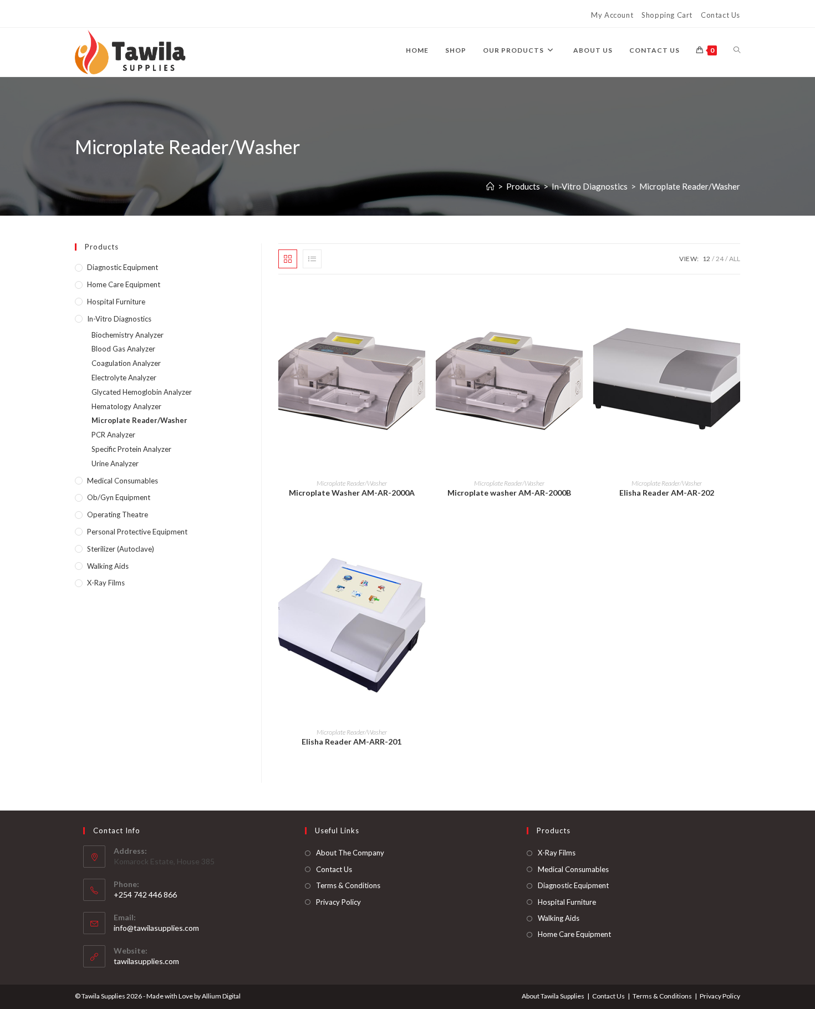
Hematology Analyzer (126, 406)
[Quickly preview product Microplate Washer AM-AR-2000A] (421, 305)
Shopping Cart (666, 15)
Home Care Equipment (574, 934)
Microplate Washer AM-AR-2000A (352, 492)
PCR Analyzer (113, 434)
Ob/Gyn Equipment (118, 497)
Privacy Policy (338, 902)
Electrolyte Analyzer (123, 377)
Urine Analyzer (115, 463)
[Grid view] (287, 258)
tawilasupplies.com (146, 961)
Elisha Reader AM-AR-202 (666, 492)
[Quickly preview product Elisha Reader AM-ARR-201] (421, 554)
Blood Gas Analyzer (123, 348)
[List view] (312, 258)
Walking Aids (108, 566)
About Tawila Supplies (553, 996)
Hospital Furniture (116, 301)
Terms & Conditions (348, 885)
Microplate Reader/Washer (689, 186)
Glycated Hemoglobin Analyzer (141, 392)
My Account (612, 15)
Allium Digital (221, 996)
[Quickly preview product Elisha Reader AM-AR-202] (737, 305)
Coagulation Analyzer (126, 363)
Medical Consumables (122, 480)
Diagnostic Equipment (122, 267)
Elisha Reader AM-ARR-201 (351, 741)
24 (720, 258)
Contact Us (720, 15)
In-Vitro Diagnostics (119, 318)
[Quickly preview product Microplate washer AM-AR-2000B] (579, 305)
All (734, 258)
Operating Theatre (117, 514)
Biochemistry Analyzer (127, 334)
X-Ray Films (106, 582)
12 (706, 258)
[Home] (490, 186)
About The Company (350, 852)
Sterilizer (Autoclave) (120, 548)
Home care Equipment (123, 284)
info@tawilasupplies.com (156, 927)
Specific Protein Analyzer (131, 449)
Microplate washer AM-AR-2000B (509, 492)
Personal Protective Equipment (137, 531)
